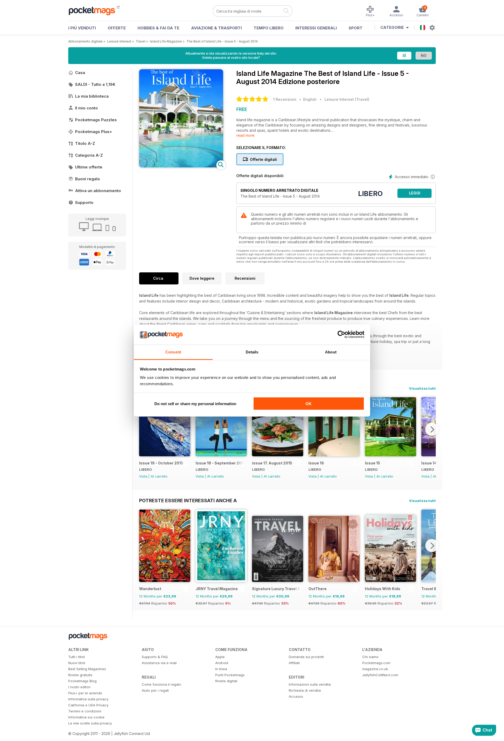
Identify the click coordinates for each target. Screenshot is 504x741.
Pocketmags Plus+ (93, 131)
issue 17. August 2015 (272, 463)
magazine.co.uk (375, 669)
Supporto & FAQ (155, 657)
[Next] (431, 429)
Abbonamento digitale (85, 41)
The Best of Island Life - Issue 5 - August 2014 (222, 41)
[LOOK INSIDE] (181, 166)
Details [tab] (252, 352)
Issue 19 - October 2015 (161, 463)
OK (309, 403)
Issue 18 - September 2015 (220, 463)
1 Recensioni (284, 99)
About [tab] (331, 352)
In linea (221, 669)
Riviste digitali (226, 681)
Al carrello (159, 476)
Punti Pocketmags (230, 675)
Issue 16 (316, 463)
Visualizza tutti (422, 388)
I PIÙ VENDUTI (82, 27)
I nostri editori (79, 687)
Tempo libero (269, 27)
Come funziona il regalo (161, 684)
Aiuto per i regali (155, 690)
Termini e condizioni (84, 711)
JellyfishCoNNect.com (380, 675)
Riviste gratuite (80, 675)
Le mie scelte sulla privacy (90, 723)
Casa (80, 72)
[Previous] (143, 429)
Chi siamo (370, 657)
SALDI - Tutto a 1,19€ (95, 84)
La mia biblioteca (92, 96)
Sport (356, 27)
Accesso (296, 696)
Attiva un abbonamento (98, 190)
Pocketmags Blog (82, 681)
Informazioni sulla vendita (310, 684)
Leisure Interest (119, 41)
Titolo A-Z (85, 143)
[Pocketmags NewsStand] (94, 10)
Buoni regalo (87, 178)
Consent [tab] (173, 352)
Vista (143, 476)
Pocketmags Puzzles (96, 119)
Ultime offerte (88, 167)
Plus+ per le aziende (85, 693)
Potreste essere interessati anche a (188, 500)
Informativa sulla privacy (88, 699)
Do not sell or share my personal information (195, 403)
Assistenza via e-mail (159, 663)
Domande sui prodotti (306, 657)
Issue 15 (372, 463)
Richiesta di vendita (305, 690)
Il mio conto (86, 107)
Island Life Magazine (166, 41)
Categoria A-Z (89, 155)
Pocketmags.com (376, 663)
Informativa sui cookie (86, 717)
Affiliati (294, 663)
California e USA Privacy (88, 705)
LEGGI (414, 193)
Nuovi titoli (76, 663)
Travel (140, 41)
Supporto (84, 202)
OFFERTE (117, 27)
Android (221, 663)
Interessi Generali (316, 27)
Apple (220, 657)
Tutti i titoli (76, 657)
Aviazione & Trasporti (216, 27)
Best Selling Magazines (87, 669)
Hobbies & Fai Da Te (158, 27)
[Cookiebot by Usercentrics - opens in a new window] (341, 334)
